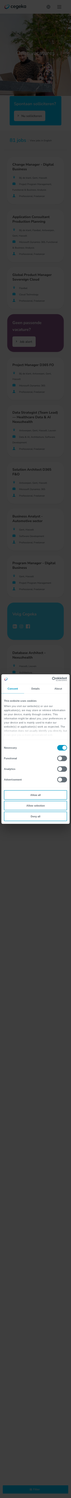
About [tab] (58, 688)
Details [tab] (35, 688)
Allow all (35, 794)
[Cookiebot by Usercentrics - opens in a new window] (52, 679)
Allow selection (35, 805)
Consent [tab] (13, 688)
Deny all (35, 816)
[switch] (62, 758)
